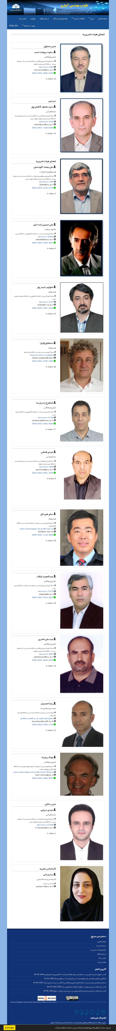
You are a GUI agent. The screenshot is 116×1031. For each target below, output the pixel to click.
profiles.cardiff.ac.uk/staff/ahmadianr (37, 718)
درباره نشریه (101, 946)
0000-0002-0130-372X (42, 188)
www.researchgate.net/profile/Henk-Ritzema (33, 772)
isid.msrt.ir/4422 (46, 122)
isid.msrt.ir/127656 (45, 825)
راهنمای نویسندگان (60, 18)
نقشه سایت (101, 962)
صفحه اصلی (102, 18)
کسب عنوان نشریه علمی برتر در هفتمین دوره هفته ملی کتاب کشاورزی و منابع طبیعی (75, 974)
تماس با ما (22, 18)
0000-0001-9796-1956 (42, 361)
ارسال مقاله (44, 18)
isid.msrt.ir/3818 (46, 467)
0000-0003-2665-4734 (42, 725)
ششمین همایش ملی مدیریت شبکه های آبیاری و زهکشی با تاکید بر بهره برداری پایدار (74, 982)
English (13, 26)
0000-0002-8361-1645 (42, 473)
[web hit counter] (89, 1013)
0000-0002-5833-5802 (42, 660)
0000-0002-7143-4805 (42, 535)
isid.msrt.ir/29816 (46, 237)
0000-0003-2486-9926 (42, 778)
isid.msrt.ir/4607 (46, 654)
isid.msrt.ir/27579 (46, 591)
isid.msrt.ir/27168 (46, 418)
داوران (33, 18)
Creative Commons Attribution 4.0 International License (82, 1002)
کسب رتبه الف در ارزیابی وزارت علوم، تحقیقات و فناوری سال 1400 (81, 987)
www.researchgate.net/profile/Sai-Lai (37, 529)
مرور (92, 18)
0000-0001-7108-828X (42, 128)
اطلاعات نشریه (78, 18)
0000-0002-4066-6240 (42, 73)
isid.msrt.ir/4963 (46, 67)
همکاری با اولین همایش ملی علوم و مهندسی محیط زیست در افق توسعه (80, 978)
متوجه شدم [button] (9, 1027)
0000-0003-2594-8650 (42, 424)
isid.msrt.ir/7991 (46, 182)
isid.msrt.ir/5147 (46, 302)
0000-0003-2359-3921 (42, 243)
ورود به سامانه (29, 26)
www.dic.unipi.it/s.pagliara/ (41, 355)
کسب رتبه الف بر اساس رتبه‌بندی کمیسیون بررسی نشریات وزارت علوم (79, 991)
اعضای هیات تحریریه (98, 950)
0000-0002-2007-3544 (42, 308)
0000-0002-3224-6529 (42, 597)
